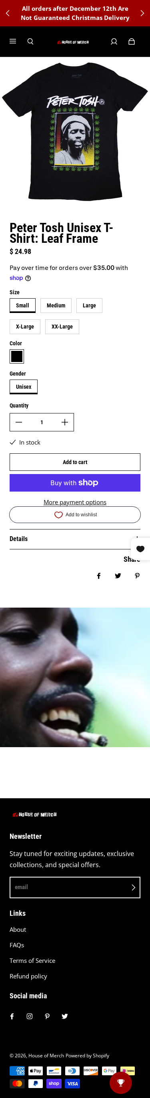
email (21, 887)
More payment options (75, 502)
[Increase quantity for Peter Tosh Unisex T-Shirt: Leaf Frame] (65, 422)
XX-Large (62, 326)
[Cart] (131, 41)
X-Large (25, 326)
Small (22, 305)
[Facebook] (12, 1016)
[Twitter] (65, 1016)
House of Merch (46, 1055)
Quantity (19, 405)
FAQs (17, 945)
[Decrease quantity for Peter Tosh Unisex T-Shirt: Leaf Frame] (19, 422)
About (18, 929)
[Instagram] (29, 1016)
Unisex (23, 387)
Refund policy (28, 976)
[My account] (114, 41)
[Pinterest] (47, 1016)
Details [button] (19, 539)
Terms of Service (32, 960)
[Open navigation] (18, 41)
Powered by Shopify (87, 1055)
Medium (56, 305)
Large (89, 305)
